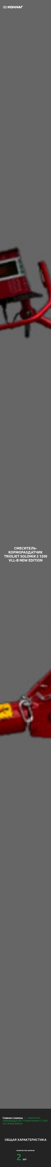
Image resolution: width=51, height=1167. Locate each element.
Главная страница (13, 1117)
